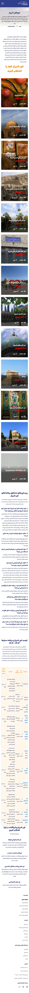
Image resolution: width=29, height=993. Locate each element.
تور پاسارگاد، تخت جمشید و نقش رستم (15, 375)
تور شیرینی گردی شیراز (18, 157)
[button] (2, 3)
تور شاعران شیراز (20, 314)
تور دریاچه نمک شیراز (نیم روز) (16, 470)
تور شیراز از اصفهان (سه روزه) (16, 439)
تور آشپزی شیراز (20, 95)
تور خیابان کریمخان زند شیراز (16, 282)
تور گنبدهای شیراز (19, 345)
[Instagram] (19, 987)
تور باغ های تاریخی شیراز (17, 220)
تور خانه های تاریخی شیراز (17, 251)
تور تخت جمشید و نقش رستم (16, 189)
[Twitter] (23, 987)
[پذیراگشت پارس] (21, 3)
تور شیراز (25, 684)
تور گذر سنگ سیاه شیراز (17, 126)
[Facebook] (27, 987)
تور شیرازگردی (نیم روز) (18, 407)
